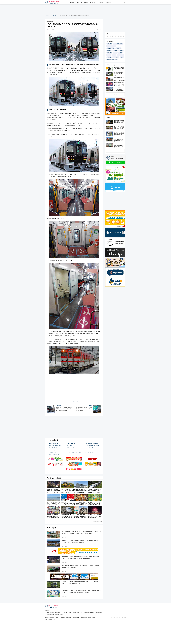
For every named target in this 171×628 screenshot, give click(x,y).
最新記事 (72, 2)
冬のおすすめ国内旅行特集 (54, 454)
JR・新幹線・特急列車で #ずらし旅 (74, 452)
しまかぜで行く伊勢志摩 (90, 447)
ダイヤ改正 (110, 43)
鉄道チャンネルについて (49, 617)
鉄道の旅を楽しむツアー (54, 443)
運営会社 (68, 617)
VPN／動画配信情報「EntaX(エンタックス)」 (55, 614)
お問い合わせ (83, 617)
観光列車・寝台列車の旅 (72, 449)
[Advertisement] (85, 9)
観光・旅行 (110, 52)
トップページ (47, 15)
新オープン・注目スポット (112, 59)
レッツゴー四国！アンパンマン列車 (92, 445)
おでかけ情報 (79, 2)
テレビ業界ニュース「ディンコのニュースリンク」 (73, 612)
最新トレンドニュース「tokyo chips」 (54, 612)
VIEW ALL (115, 94)
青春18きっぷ (116, 57)
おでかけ (109, 57)
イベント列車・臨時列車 (118, 43)
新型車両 (109, 50)
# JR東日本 (53, 397)
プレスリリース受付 (91, 617)
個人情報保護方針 (75, 617)
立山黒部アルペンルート (71, 445)
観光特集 (86, 2)
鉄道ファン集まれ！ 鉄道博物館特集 (56, 449)
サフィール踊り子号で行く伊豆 (55, 445)
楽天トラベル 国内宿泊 (72, 447)
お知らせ (57, 617)
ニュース (54, 15)
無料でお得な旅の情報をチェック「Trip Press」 (94, 612)
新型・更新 (121, 50)
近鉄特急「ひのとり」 (71, 443)
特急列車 (115, 50)
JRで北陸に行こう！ (53, 452)
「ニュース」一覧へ (74, 401)
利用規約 (63, 617)
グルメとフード (109, 2)
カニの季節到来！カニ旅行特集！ (91, 443)
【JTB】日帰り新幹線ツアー (90, 452)
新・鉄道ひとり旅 (111, 48)
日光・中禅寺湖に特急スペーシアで (56, 447)
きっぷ (115, 52)
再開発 (121, 52)
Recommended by (96, 521)
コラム (92, 2)
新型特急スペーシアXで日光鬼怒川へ (92, 449)
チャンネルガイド (99, 2)
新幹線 (122, 57)
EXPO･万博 (119, 48)
